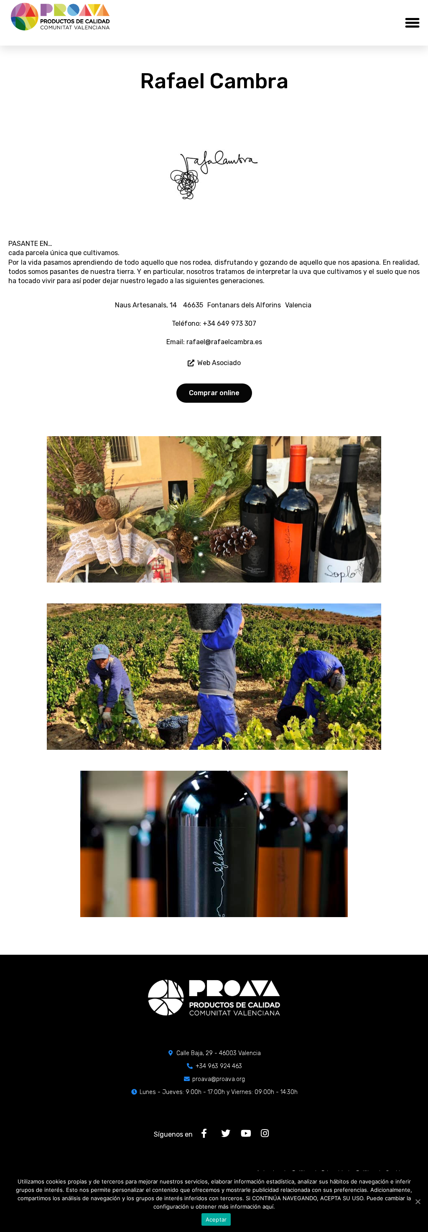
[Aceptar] (417, 1201)
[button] (412, 23)
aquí (267, 1206)
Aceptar (216, 1219)
